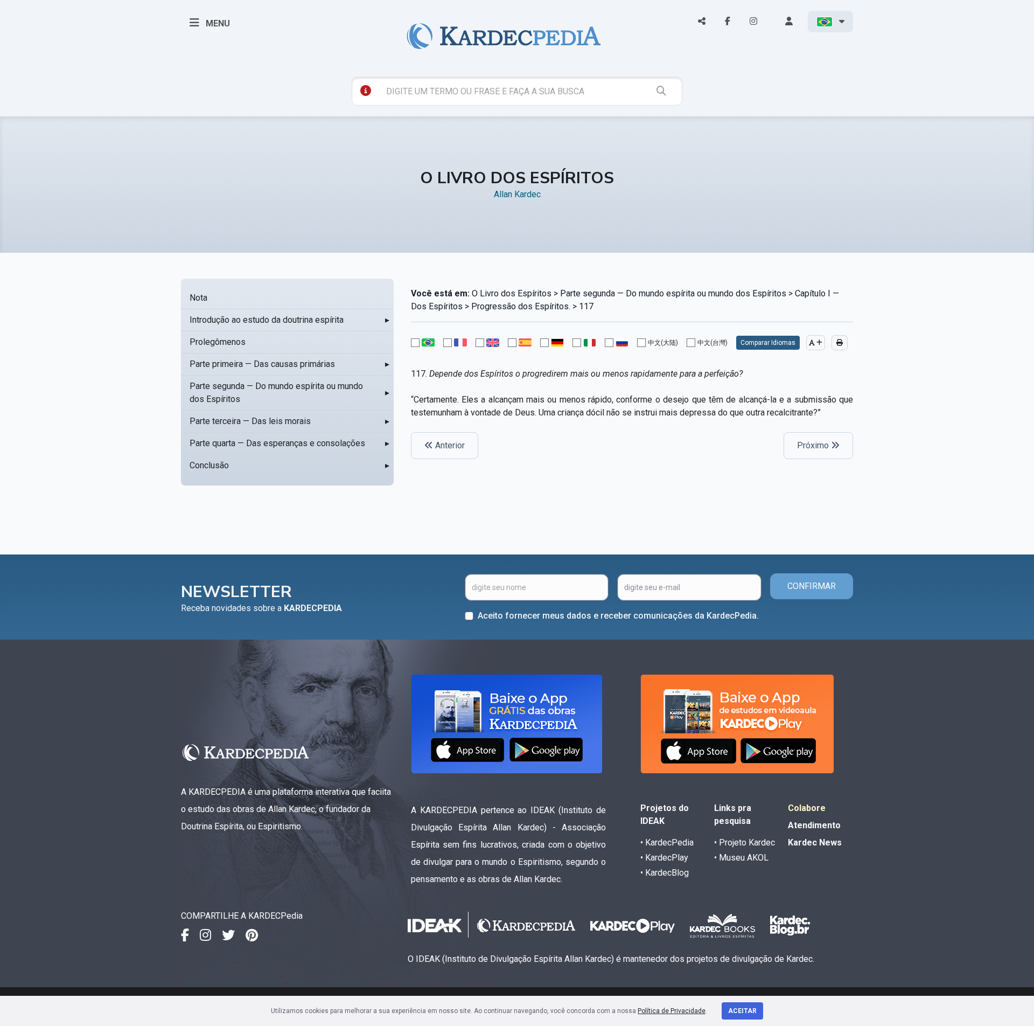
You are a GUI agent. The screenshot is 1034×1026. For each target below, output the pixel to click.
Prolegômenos (218, 342)
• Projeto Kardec (744, 842)
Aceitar (742, 1011)
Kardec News (815, 842)
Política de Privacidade (671, 1011)
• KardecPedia (667, 842)
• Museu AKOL (741, 857)
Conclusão (209, 465)
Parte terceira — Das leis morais (250, 421)
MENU (217, 23)
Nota (198, 298)
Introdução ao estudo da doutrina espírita (267, 320)
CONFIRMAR (811, 586)
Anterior (449, 445)
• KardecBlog (664, 873)
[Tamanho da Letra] (815, 342)
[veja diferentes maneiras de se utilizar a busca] (365, 90)
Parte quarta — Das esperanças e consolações (277, 443)
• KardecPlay (664, 857)
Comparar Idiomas (767, 342)
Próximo (814, 445)
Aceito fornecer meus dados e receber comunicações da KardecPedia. (618, 616)
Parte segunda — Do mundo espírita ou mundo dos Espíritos (276, 392)
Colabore (807, 808)
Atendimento (814, 825)
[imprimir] (840, 342)
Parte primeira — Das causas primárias (262, 364)
